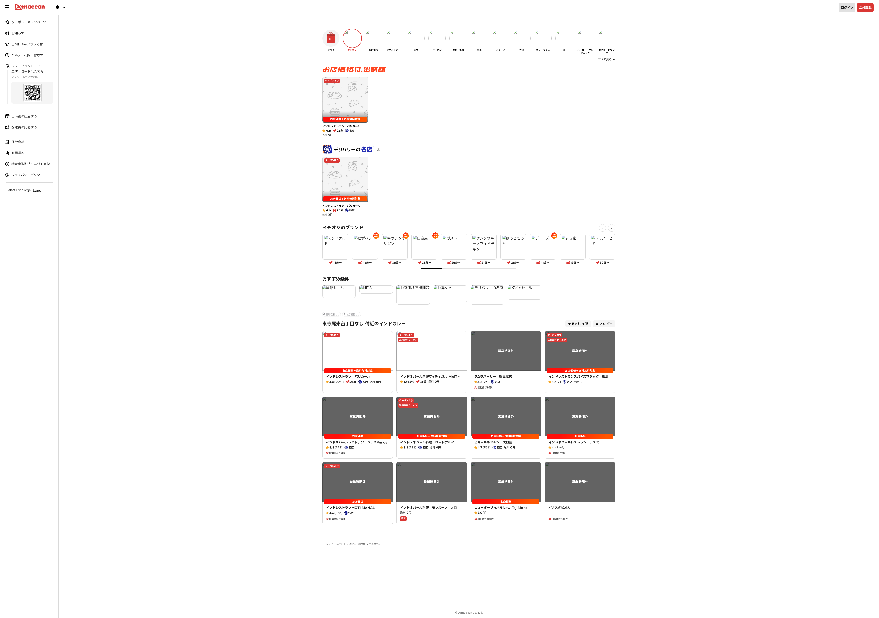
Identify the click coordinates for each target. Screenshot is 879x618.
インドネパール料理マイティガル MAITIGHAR (430, 379)
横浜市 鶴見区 (357, 544)
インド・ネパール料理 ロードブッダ (427, 442)
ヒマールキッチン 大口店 (493, 442)
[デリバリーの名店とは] (378, 149)
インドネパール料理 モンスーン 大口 (428, 507)
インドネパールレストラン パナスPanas (356, 442)
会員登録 (865, 7)
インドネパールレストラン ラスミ (573, 442)
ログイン (847, 7)
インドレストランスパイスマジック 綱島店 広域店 (580, 379)
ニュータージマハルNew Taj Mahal (501, 507)
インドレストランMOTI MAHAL (350, 507)
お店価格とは (353, 314)
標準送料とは (333, 314)
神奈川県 (341, 544)
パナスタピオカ (559, 507)
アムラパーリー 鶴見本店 (493, 376)
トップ (329, 544)
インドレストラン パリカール (348, 376)
